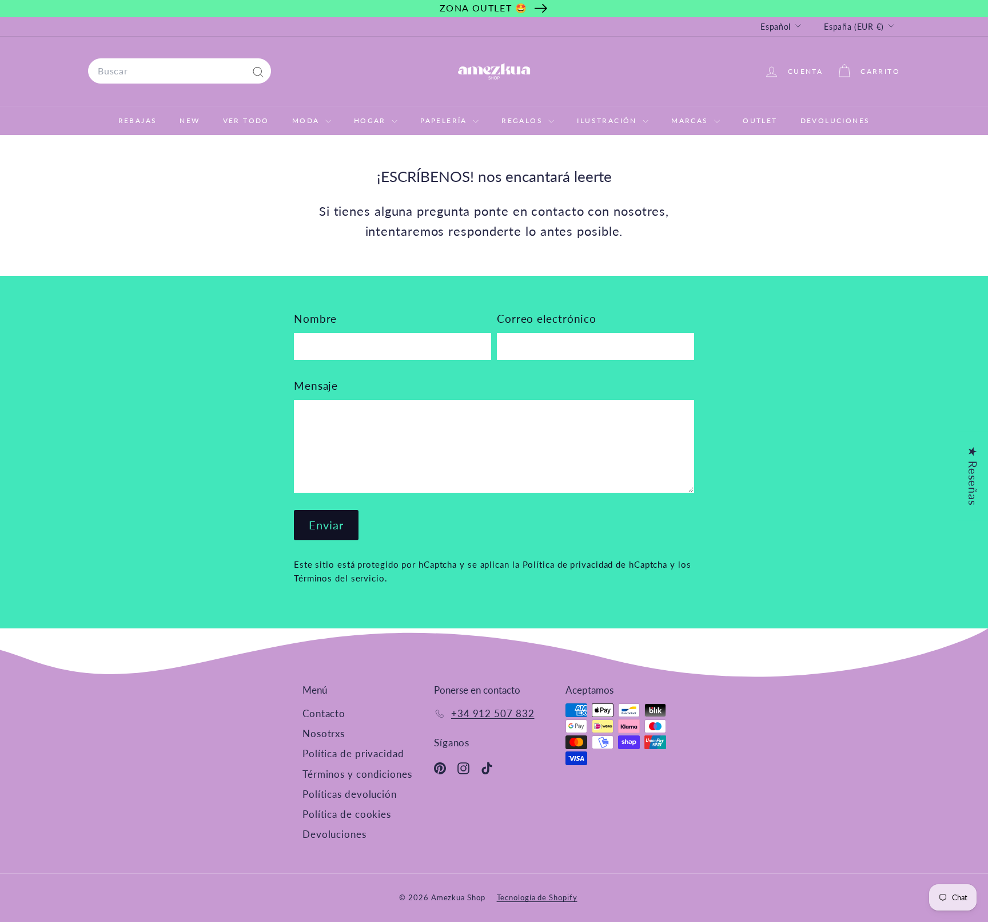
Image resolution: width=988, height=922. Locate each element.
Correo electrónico (546, 318)
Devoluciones (835, 120)
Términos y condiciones (357, 774)
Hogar (371, 120)
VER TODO (246, 120)
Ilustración (608, 120)
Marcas (691, 120)
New (190, 120)
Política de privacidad (353, 753)
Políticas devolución (349, 794)
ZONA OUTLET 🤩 (484, 7)
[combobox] (179, 71)
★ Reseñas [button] (973, 475)
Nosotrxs (323, 733)
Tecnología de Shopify (537, 897)
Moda (307, 120)
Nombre (315, 318)
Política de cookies (346, 814)
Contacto (323, 713)
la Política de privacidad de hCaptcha (591, 564)
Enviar (326, 525)
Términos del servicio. (341, 578)
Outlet (760, 120)
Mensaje (316, 385)
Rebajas (137, 120)
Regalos (523, 120)
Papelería (445, 120)
